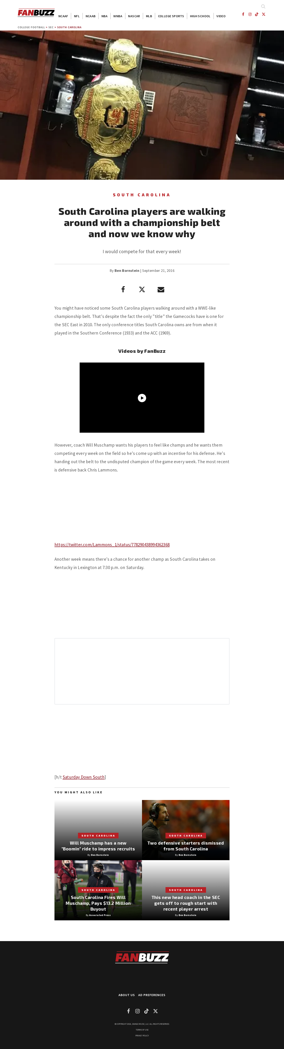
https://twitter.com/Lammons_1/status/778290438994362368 (112, 544)
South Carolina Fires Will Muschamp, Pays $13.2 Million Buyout (98, 903)
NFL (77, 16)
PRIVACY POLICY (142, 1035)
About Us (127, 995)
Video (221, 16)
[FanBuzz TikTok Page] (256, 14)
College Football (31, 27)
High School (200, 16)
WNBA (117, 16)
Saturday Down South (84, 777)
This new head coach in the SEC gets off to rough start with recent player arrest (186, 903)
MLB (149, 16)
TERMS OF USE (142, 1029)
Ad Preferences (151, 995)
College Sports (171, 16)
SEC (51, 27)
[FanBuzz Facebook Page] (243, 14)
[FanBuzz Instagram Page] (249, 14)
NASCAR (134, 16)
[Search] (263, 6)
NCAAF (63, 16)
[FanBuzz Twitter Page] (263, 14)
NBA (104, 16)
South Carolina (69, 27)
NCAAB (91, 16)
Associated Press (100, 915)
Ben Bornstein (127, 270)
